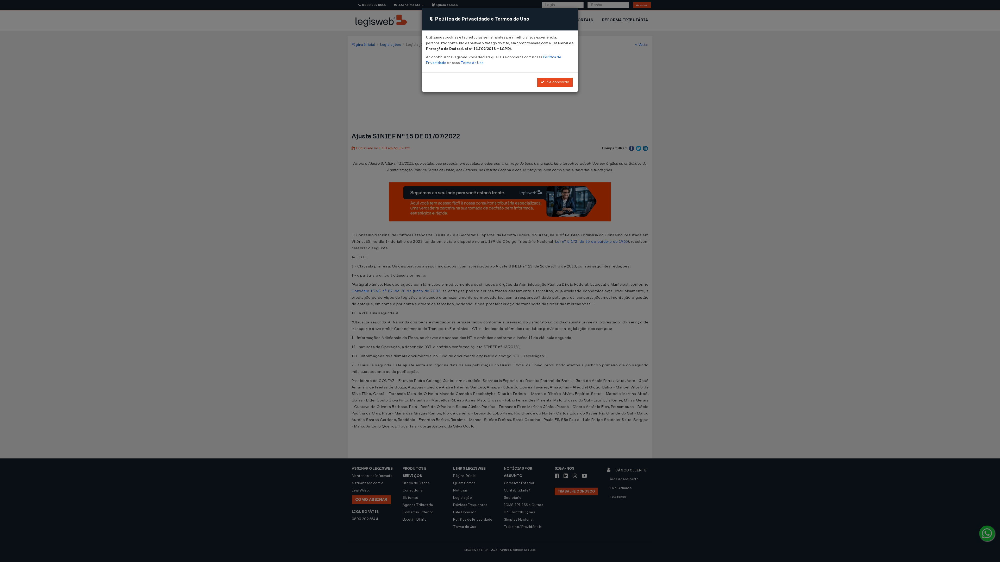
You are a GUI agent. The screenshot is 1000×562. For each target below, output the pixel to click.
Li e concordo (556, 82)
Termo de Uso (472, 63)
